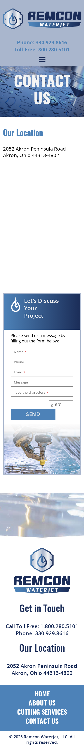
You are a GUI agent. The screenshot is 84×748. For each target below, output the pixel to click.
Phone (19, 362)
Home (42, 694)
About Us (42, 703)
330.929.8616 (52, 633)
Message (21, 382)
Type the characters (31, 392)
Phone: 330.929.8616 (42, 42)
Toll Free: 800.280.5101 (42, 49)
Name (20, 352)
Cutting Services (42, 712)
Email (19, 372)
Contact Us (42, 721)
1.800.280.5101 (59, 626)
